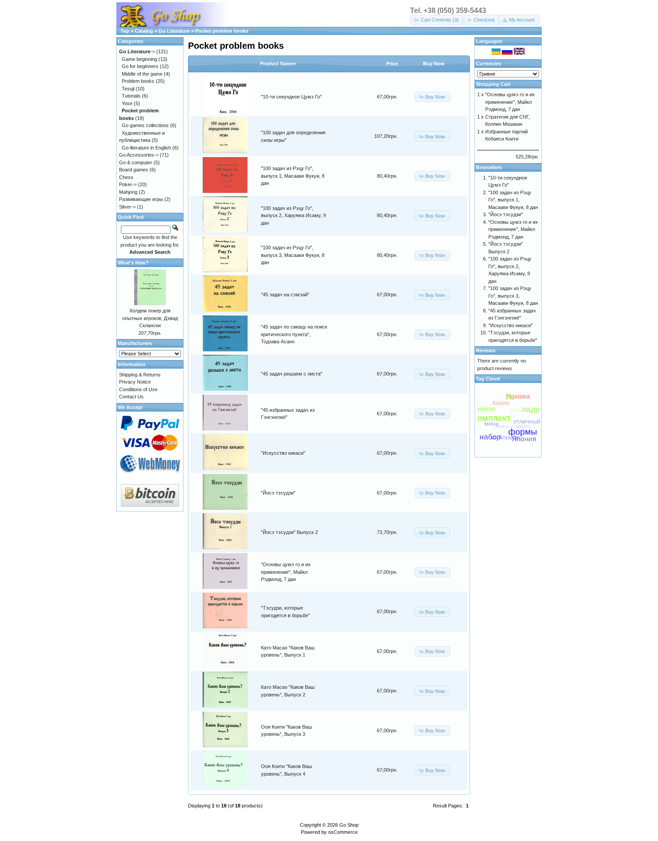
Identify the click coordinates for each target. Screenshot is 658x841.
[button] (437, 20)
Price (392, 63)
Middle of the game (142, 74)
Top (124, 31)
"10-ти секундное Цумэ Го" (291, 96)
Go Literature (174, 31)
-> (137, 51)
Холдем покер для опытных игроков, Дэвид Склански (150, 318)
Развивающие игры (141, 199)
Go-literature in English (146, 147)
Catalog (144, 31)
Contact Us (131, 396)
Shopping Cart (493, 84)
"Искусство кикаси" (283, 453)
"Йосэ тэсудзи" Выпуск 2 (289, 532)
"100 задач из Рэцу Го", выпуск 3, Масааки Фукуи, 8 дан (293, 255)
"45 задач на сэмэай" (285, 294)
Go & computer (135, 162)
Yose (127, 103)
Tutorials (131, 95)
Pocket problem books (221, 31)
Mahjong (128, 192)
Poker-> (128, 184)
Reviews (486, 350)
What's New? (133, 262)
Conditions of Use (138, 389)
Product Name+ (278, 63)
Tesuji (128, 88)
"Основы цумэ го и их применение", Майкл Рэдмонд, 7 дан (286, 572)
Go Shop (349, 825)
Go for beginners (140, 66)
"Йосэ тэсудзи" (278, 492)
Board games (133, 169)
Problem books (138, 81)
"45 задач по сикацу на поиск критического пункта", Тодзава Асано (294, 334)
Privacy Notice (135, 381)
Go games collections (145, 125)
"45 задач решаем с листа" (291, 373)
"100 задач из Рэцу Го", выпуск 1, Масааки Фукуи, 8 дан (293, 176)
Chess (126, 177)
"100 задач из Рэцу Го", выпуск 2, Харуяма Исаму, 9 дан (293, 215)
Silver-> (127, 206)
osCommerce (343, 832)
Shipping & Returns (140, 374)
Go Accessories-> (138, 155)
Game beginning (139, 59)
